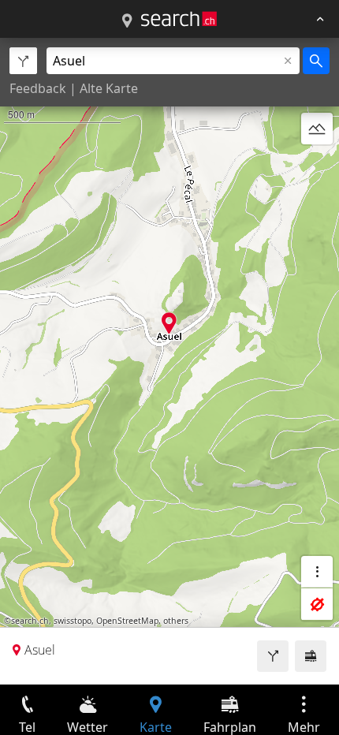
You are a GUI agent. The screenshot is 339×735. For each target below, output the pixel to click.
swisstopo (72, 620)
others (175, 620)
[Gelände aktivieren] (317, 128)
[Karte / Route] (127, 21)
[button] (169, 323)
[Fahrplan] (310, 656)
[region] (169, 361)
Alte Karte (109, 88)
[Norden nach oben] (317, 166)
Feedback (37, 88)
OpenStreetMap (127, 620)
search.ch (30, 620)
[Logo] (179, 19)
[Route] (273, 656)
